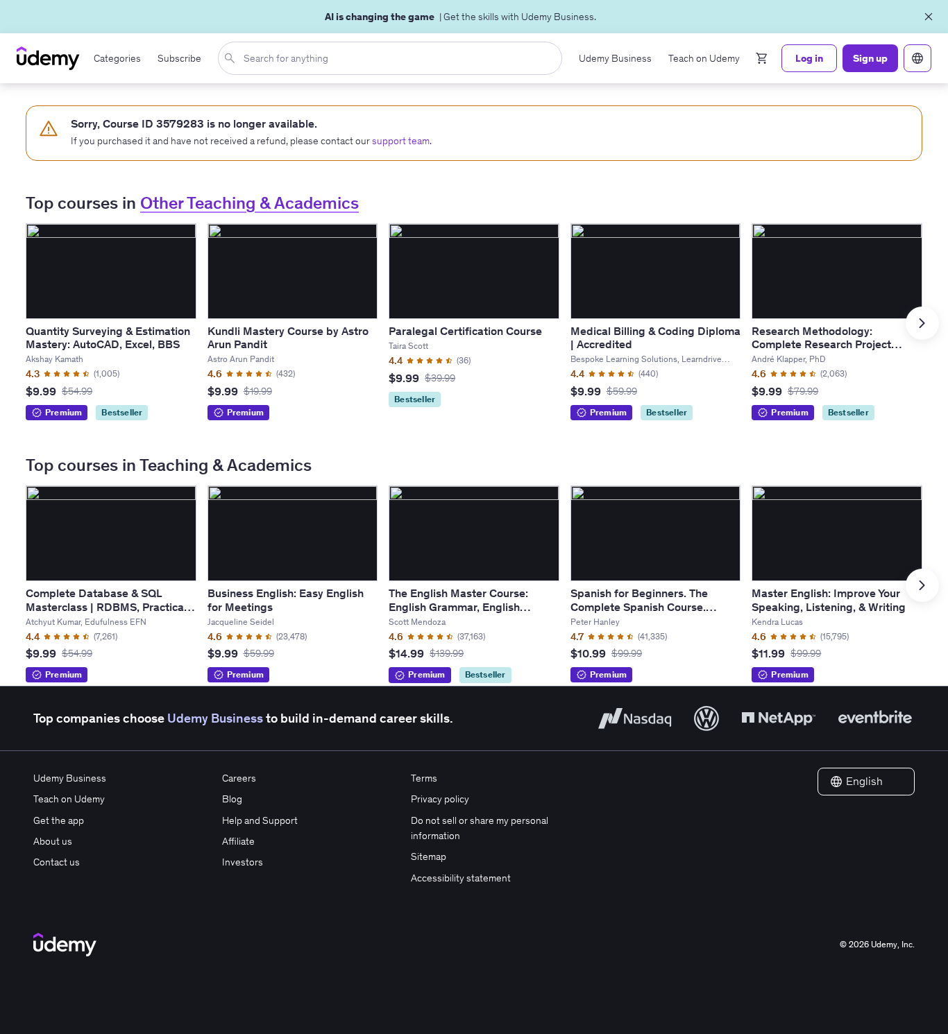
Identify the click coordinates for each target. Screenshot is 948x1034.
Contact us (56, 862)
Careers (239, 778)
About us (52, 841)
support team (401, 141)
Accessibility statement (461, 878)
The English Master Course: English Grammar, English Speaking (458, 606)
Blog (232, 799)
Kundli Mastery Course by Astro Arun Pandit (288, 337)
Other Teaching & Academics (249, 203)
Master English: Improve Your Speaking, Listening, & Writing (829, 599)
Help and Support (260, 820)
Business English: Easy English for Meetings (286, 599)
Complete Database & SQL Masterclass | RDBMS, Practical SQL (106, 606)
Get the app (58, 820)
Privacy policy (440, 799)
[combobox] (393, 58)
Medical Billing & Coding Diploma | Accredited (655, 337)
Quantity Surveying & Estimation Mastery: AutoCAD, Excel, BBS (108, 337)
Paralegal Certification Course (465, 331)
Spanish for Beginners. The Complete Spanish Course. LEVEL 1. (639, 606)
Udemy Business (215, 718)
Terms (424, 778)
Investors (242, 862)
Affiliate (238, 841)
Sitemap (428, 856)
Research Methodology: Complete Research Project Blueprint (821, 344)
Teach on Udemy (69, 799)
